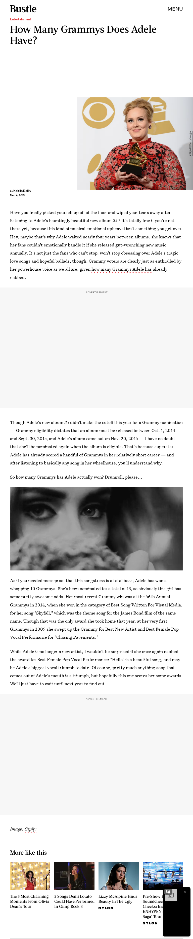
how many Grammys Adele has (122, 269)
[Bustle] (23, 9)
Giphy (30, 829)
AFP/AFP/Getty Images (190, 143)
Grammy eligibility (34, 430)
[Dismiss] (185, 892)
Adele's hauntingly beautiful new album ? (76, 220)
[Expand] (168, 892)
